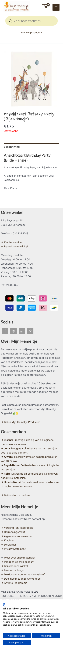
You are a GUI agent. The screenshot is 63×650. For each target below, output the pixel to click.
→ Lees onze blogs (12, 570)
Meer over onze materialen (20, 557)
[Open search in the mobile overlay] (31, 20)
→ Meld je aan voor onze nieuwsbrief (23, 574)
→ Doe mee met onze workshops (21, 578)
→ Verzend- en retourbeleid (17, 527)
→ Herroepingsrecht (13, 532)
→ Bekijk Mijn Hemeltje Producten (20, 422)
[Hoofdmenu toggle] (55, 7)
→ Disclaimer (8, 544)
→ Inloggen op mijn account (17, 561)
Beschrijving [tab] (12, 146)
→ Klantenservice (11, 242)
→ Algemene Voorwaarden (17, 536)
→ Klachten (8, 540)
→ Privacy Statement (13, 548)
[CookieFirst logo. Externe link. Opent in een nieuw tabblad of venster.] (4, 604)
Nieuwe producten (31, 32)
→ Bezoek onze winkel (14, 246)
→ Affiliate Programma (14, 583)
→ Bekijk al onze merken (15, 495)
